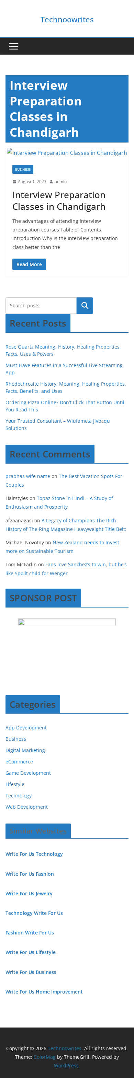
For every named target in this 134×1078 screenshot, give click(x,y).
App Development (26, 727)
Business (23, 169)
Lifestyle (14, 784)
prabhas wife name (27, 476)
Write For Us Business (30, 972)
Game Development (28, 773)
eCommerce (19, 761)
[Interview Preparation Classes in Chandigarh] (67, 153)
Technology (18, 795)
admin (61, 181)
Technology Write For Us (34, 913)
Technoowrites (67, 19)
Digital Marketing (25, 750)
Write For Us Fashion (29, 874)
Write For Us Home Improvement (44, 991)
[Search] (85, 305)
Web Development (26, 807)
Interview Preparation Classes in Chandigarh (58, 201)
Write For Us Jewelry (29, 893)
